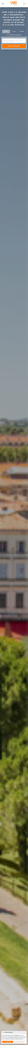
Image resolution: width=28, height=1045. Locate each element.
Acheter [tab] (6, 31)
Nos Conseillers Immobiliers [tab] (14, 35)
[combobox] (14, 40)
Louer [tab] (14, 31)
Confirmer (7, 1041)
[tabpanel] (14, 43)
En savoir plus (18, 1041)
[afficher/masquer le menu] (3, 3)
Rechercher (13, 46)
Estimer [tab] (22, 31)
